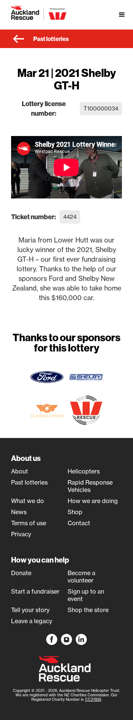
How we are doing (93, 501)
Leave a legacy (31, 621)
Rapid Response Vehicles (90, 486)
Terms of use (28, 523)
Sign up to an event (86, 595)
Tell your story (30, 610)
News (19, 512)
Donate (21, 573)
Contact (79, 523)
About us (26, 458)
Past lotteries (29, 482)
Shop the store (88, 610)
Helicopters (84, 471)
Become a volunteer (81, 576)
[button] (122, 15)
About (19, 471)
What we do (27, 501)
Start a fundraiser (35, 591)
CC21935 (93, 699)
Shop (75, 512)
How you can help (40, 559)
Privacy (21, 534)
